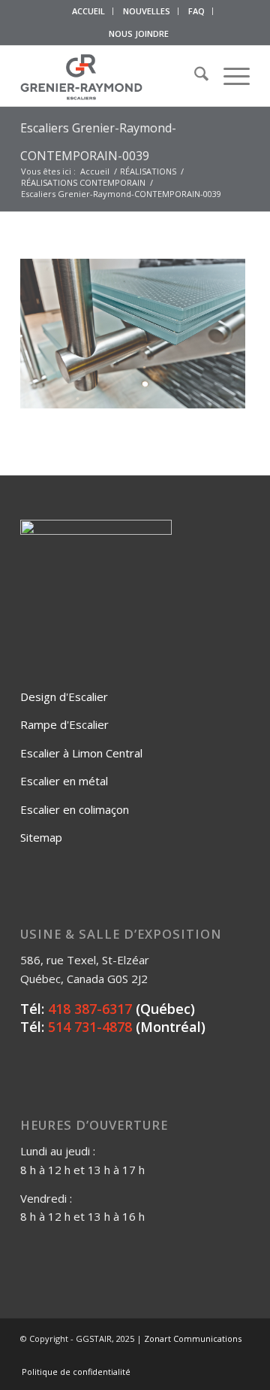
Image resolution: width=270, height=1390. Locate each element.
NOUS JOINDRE (139, 33)
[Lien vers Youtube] (216, 1356)
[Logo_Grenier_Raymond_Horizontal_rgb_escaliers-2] (112, 76)
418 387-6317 (90, 1009)
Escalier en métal (64, 780)
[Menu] (229, 76)
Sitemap (41, 837)
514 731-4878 (90, 1027)
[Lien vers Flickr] (193, 1356)
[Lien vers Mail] (238, 1356)
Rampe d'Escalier (64, 724)
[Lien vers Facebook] (171, 1356)
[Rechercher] (193, 76)
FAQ (196, 11)
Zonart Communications (193, 1338)
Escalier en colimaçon (74, 809)
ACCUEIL (88, 11)
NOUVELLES (146, 11)
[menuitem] (88, 11)
